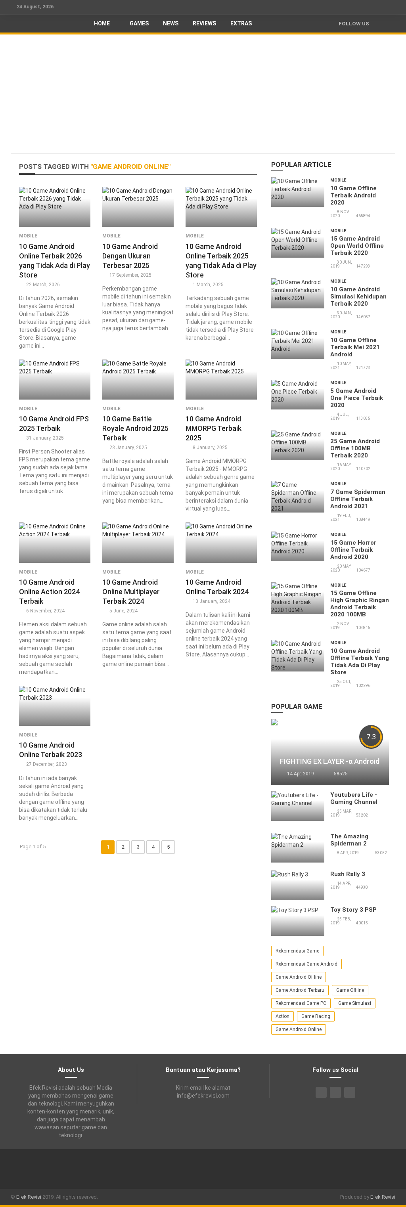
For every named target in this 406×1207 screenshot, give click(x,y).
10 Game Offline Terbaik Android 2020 (353, 195)
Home (102, 23)
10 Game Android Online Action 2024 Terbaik (49, 591)
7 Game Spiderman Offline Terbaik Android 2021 (357, 499)
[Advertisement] (203, 93)
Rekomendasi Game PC (301, 1003)
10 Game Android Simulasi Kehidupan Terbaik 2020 (358, 296)
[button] (385, 24)
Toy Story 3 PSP (353, 909)
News (170, 23)
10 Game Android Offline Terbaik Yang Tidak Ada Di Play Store (359, 661)
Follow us (354, 24)
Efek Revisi (28, 1197)
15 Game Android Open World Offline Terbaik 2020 (357, 245)
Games (138, 23)
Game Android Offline (299, 977)
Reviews (204, 23)
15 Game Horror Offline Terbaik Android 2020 (353, 549)
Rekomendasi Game (297, 951)
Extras (241, 23)
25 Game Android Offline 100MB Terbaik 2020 (355, 448)
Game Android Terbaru (300, 990)
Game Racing (315, 1016)
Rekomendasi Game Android (306, 964)
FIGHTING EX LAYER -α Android (329, 761)
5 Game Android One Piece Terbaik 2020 (356, 398)
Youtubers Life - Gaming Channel (353, 798)
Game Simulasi (354, 1003)
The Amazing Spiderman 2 (349, 840)
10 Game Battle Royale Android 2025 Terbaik (135, 428)
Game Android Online (299, 1029)
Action (282, 1016)
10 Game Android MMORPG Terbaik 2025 (213, 428)
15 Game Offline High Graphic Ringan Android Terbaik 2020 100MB (359, 603)
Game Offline (350, 990)
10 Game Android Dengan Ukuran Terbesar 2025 (130, 256)
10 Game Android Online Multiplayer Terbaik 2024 (131, 591)
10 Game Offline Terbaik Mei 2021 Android (355, 347)
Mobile (28, 236)
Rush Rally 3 (347, 874)
